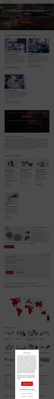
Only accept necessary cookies (27, 389)
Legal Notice (30, 396)
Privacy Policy (23, 396)
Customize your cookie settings (27, 393)
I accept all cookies (27, 384)
